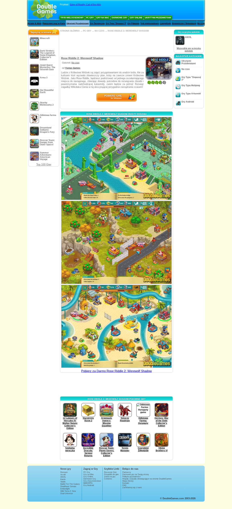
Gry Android (187, 101)
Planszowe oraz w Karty (53, 23)
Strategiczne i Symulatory (184, 23)
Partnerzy (126, 472)
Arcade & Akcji (35, 23)
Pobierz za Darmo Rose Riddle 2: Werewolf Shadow (116, 371)
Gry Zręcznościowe (92, 481)
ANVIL (63, 477)
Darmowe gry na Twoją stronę (135, 474)
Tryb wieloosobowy (72, 18)
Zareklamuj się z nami (132, 487)
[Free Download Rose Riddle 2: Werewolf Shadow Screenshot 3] (116, 326)
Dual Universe (66, 493)
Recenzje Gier (110, 472)
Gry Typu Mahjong (190, 85)
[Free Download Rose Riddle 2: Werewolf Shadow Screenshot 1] (116, 158)
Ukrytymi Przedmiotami (158, 18)
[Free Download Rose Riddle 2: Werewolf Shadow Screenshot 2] (116, 242)
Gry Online (136, 18)
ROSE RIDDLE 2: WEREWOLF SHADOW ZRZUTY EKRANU (116, 114)
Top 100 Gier (43, 164)
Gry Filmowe (133, 23)
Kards (63, 479)
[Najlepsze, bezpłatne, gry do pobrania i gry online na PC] (44, 10)
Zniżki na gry (109, 476)
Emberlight (65, 489)
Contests (108, 479)
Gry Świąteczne (97, 23)
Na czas (201, 23)
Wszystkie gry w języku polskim (189, 49)
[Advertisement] (116, 43)
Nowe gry (65, 468)
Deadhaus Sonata (68, 486)
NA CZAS (99, 31)
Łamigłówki (165, 23)
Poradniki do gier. (111, 474)
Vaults (63, 482)
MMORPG (88, 483)
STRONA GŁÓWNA (70, 31)
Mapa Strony (128, 481)
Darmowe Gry (119, 18)
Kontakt (125, 483)
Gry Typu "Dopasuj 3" (116, 23)
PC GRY (87, 31)
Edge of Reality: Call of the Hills (85, 4)
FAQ (124, 485)
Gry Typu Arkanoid (191, 93)
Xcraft (63, 474)
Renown (64, 472)
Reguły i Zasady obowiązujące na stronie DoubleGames (147, 479)
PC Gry (90, 18)
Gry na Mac (102, 18)
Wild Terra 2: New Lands (68, 492)
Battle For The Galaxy (70, 484)
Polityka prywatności (131, 476)
